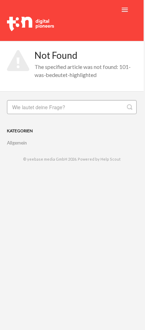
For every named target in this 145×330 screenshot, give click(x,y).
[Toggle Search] (129, 107)
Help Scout (110, 159)
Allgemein (17, 143)
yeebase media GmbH (47, 159)
